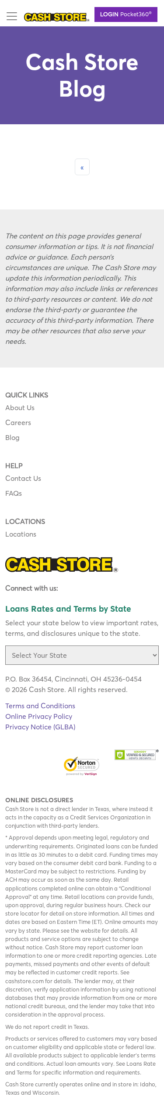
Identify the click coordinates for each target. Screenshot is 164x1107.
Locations (20, 534)
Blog (12, 437)
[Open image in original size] (57, 16)
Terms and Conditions (40, 705)
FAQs (13, 493)
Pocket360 (126, 14)
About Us (20, 407)
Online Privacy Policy (38, 716)
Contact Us (23, 478)
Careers (18, 422)
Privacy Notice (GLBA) (40, 726)
